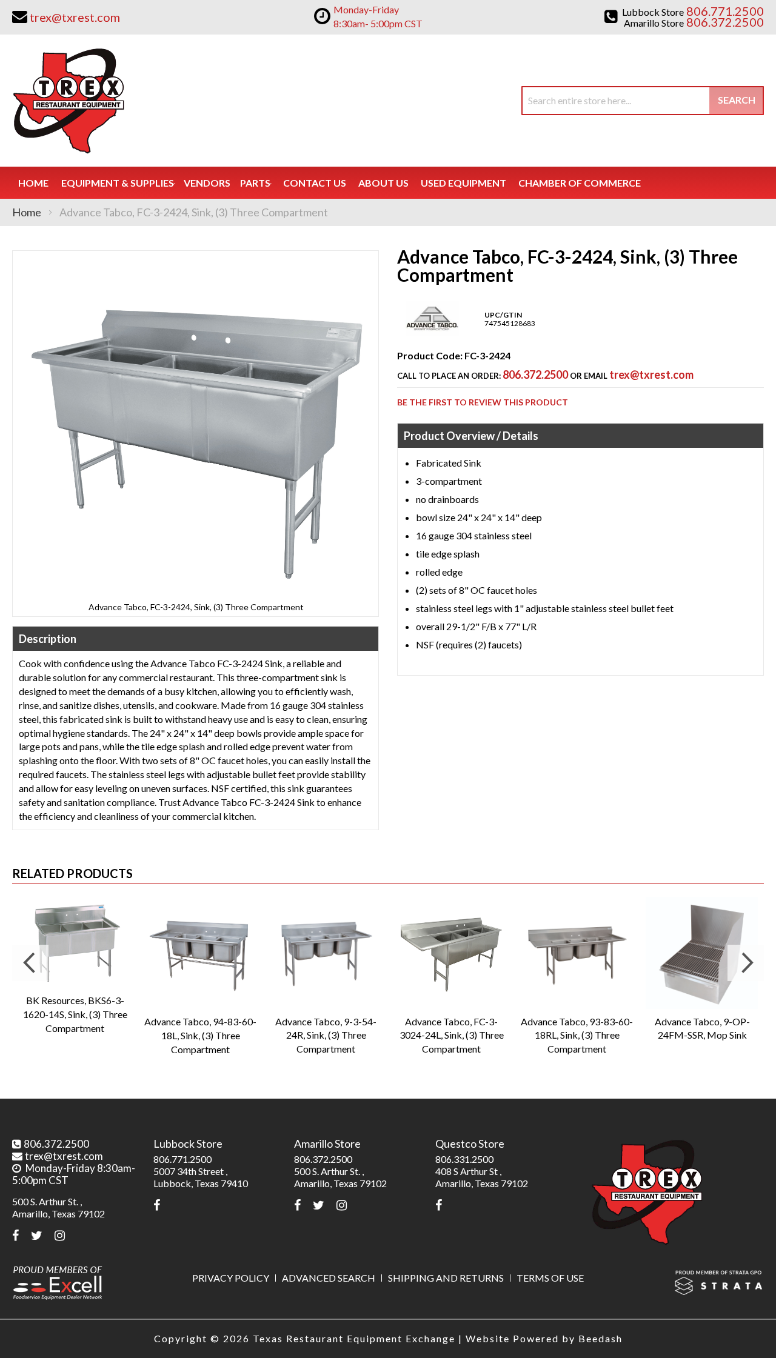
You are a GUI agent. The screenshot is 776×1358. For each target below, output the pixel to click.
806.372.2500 (535, 374)
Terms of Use (550, 1277)
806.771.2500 (182, 1159)
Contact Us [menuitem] (314, 182)
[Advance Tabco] (432, 333)
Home (26, 212)
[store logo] (68, 101)
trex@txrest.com (651, 374)
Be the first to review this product (482, 402)
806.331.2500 (464, 1159)
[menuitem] (117, 183)
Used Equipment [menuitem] (463, 182)
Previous (30, 963)
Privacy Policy (230, 1277)
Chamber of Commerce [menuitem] (579, 182)
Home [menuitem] (33, 182)
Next (746, 963)
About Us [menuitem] (383, 182)
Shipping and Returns (446, 1277)
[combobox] (642, 100)
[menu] (388, 183)
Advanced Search (328, 1277)
